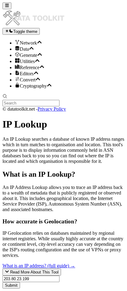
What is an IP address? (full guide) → (38, 265)
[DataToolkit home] (36, 25)
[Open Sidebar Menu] (6, 5)
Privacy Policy (52, 109)
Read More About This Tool (34, 272)
